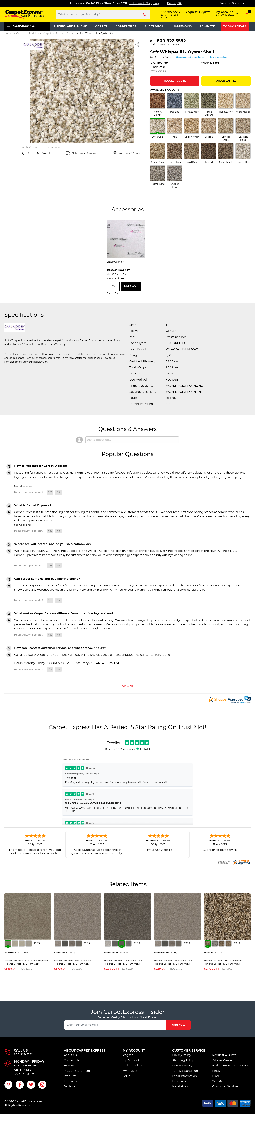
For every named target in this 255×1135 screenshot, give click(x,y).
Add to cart (131, 286)
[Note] (58, 943)
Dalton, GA (174, 3)
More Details (158, 71)
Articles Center (222, 1060)
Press (216, 1070)
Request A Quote (224, 1055)
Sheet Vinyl (154, 26)
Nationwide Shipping (144, 3)
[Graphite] (78, 943)
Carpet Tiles (126, 26)
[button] (227, 13)
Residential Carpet (40, 33)
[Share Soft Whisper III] (137, 44)
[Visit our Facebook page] (20, 1085)
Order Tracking (133, 1065)
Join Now (178, 1025)
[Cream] (15, 943)
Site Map (218, 1081)
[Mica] (65, 943)
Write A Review (31, 147)
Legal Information (184, 1076)
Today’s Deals (234, 26)
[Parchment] (29, 943)
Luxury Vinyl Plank (70, 26)
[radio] (157, 105)
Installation (180, 1086)
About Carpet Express (84, 1050)
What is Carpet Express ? (32, 505)
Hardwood (182, 26)
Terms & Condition (185, 1070)
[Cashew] (8, 943)
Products (70, 1076)
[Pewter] (72, 943)
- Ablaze (213, 953)
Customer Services (225, 1086)
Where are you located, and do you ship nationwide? (52, 544)
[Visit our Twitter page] (31, 1085)
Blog (215, 1076)
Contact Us (71, 1060)
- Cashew (16, 953)
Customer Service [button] (230, 3)
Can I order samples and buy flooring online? (47, 578)
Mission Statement (77, 1070)
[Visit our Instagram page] (42, 1085)
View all (127, 686)
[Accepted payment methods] (226, 1102)
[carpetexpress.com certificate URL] (234, 861)
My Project (130, 1070)
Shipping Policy (183, 1060)
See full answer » (23, 486)
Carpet (101, 26)
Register (128, 1055)
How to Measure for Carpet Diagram (40, 466)
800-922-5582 (23, 1054)
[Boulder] (221, 943)
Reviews (69, 1086)
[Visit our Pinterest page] (8, 1085)
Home (8, 33)
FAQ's (126, 1076)
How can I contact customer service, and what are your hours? (60, 648)
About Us (70, 1055)
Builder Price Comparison (230, 1065)
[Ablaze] (208, 943)
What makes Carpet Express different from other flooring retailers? (63, 613)
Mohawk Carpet (163, 57)
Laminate (207, 26)
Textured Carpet (65, 33)
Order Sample (226, 81)
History (69, 1065)
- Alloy (64, 953)
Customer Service (188, 1050)
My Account (134, 1050)
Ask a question (219, 57)
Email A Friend (52, 147)
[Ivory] (22, 943)
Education (71, 1081)
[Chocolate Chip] (228, 943)
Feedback (179, 1081)
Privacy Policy (181, 1055)
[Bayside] (214, 943)
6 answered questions (190, 57)
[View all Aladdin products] (33, 44)
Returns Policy (182, 1065)
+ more (36, 943)
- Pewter (116, 953)
